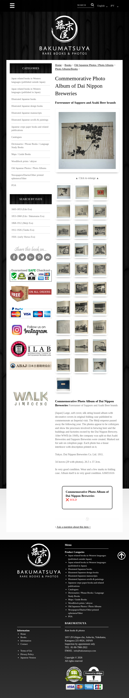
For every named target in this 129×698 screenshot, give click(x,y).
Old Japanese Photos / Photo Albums (28, 168)
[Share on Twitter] (22, 257)
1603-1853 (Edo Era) (21, 209)
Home (58, 65)
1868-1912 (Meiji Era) (22, 223)
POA (13, 185)
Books (67, 65)
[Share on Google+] (31, 257)
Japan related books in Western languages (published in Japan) (26, 91)
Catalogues (16, 137)
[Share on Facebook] (14, 257)
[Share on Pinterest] (39, 257)
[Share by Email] (47, 257)
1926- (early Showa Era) (23, 236)
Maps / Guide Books (21, 154)
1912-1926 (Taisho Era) (22, 230)
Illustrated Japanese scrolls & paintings (29, 119)
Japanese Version (28, 657)
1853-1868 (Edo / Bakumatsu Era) (27, 216)
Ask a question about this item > (74, 527)
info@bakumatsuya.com (85, 650)
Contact (24, 644)
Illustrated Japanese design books (27, 106)
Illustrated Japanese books (23, 99)
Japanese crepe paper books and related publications (29, 128)
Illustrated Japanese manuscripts (26, 113)
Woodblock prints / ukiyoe (24, 161)
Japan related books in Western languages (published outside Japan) (28, 80)
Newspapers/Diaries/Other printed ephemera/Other (27, 177)
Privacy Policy (27, 654)
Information (25, 640)
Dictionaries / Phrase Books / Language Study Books (30, 146)
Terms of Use (26, 650)
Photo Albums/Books (66, 69)
